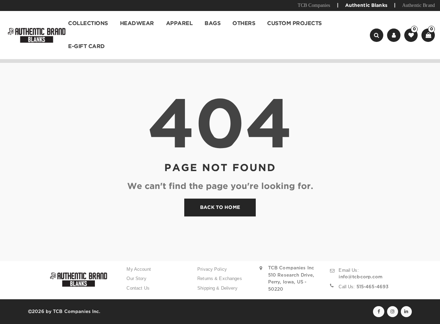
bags (212, 23)
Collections (88, 23)
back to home (220, 207)
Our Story (136, 278)
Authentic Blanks (366, 5)
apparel (179, 23)
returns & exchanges (219, 278)
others (243, 23)
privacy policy (212, 269)
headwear (137, 23)
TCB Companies (314, 5)
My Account (138, 269)
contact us (137, 288)
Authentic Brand (418, 5)
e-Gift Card (86, 46)
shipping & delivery (217, 288)
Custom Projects (294, 23)
